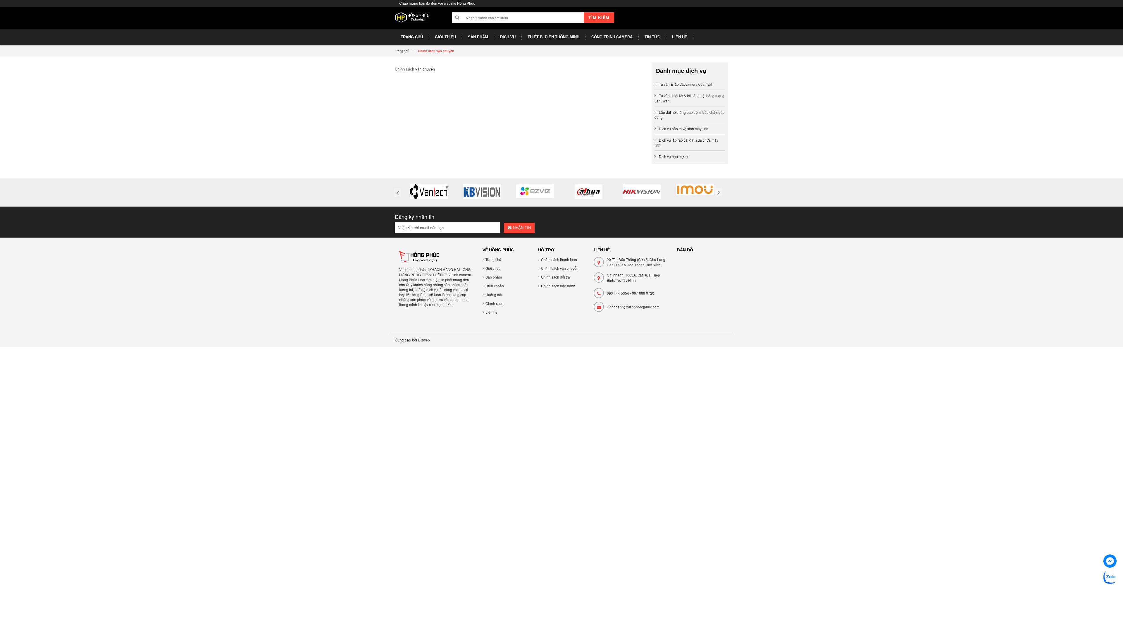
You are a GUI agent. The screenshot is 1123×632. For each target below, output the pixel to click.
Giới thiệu (493, 268)
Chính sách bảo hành (558, 285)
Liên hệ (491, 312)
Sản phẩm (493, 276)
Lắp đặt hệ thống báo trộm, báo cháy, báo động (689, 115)
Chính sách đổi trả (555, 276)
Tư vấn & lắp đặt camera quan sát (685, 84)
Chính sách (494, 303)
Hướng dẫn (494, 294)
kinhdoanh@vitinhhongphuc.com (633, 306)
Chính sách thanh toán (559, 259)
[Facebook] (1110, 562)
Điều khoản (494, 285)
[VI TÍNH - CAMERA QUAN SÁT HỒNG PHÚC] (412, 20)
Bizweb (424, 339)
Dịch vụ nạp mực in (674, 156)
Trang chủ (402, 50)
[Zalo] (1110, 578)
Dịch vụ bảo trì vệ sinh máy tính (683, 128)
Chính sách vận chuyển (559, 268)
